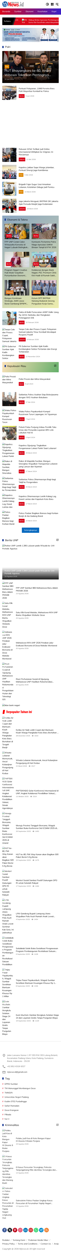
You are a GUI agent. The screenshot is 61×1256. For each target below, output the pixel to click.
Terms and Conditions (27, 1243)
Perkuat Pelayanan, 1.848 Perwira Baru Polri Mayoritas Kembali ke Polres (36, 90)
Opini (21, 384)
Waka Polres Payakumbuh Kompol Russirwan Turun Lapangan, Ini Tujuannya (38, 413)
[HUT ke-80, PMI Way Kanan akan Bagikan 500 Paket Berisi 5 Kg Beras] (8, 857)
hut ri (7, 1119)
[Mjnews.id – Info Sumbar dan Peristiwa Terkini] (13, 4)
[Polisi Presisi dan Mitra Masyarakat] (9, 382)
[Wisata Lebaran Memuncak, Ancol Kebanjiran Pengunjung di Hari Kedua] (8, 763)
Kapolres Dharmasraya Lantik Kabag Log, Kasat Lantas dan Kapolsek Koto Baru (37, 497)
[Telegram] (41, 1230)
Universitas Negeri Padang (17, 1097)
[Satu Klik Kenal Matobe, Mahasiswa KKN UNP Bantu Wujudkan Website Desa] (8, 615)
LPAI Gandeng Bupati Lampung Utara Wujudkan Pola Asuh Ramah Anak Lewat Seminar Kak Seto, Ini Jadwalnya (35, 915)
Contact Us (46, 1243)
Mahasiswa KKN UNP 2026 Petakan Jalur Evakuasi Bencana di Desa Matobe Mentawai (36, 644)
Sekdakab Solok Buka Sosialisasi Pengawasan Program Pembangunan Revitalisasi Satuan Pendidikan (37, 950)
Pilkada (8, 1114)
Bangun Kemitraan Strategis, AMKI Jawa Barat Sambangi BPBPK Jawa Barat (16, 301)
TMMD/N (8, 1092)
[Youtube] (31, 1230)
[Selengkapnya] (55, 365)
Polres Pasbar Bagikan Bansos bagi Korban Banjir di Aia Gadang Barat (38, 514)
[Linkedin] (25, 1230)
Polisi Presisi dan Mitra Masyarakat (34, 379)
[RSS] (46, 1230)
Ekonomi (10, 292)
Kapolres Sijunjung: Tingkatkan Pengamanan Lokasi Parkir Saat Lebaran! (37, 447)
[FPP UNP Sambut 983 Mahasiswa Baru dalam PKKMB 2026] (8, 590)
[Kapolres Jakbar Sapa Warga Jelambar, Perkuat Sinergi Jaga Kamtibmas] (9, 172)
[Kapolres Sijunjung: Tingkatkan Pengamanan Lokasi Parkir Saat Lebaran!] (9, 450)
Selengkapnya (30, 530)
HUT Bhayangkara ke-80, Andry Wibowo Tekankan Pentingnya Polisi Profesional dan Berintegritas (30, 73)
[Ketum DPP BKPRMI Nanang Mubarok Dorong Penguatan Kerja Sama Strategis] (44, 288)
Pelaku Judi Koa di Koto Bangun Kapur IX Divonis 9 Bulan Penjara (33, 1139)
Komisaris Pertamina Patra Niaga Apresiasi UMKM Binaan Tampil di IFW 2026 (44, 245)
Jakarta (22, 209)
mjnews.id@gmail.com (17, 1072)
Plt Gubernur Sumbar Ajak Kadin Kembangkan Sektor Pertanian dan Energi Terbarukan (38, 349)
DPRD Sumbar (11, 1084)
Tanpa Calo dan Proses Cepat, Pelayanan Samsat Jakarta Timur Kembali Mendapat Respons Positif (37, 332)
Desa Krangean (12, 1110)
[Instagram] (20, 1230)
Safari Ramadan (12, 1106)
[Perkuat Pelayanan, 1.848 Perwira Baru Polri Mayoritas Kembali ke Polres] (9, 93)
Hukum (22, 159)
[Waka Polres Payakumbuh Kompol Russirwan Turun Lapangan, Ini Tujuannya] (9, 416)
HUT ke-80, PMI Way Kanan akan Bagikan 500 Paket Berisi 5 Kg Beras (37, 855)
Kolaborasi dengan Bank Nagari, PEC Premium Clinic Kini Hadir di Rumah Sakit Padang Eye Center (44, 273)
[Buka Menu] (52, 4)
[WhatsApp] (36, 1230)
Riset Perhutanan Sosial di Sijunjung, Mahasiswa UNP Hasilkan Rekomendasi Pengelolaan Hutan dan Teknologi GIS (34, 680)
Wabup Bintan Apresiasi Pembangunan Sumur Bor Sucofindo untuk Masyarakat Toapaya (26, 21)
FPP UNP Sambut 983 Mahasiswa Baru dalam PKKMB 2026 (37, 589)
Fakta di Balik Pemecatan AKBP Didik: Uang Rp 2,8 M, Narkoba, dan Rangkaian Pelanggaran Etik (39, 315)
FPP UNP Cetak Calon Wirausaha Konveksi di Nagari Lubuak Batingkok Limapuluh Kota (16, 245)
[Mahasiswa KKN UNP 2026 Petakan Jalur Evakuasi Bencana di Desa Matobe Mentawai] (8, 645)
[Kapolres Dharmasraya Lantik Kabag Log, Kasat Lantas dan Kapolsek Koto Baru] (9, 501)
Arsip (56, 1243)
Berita (21, 96)
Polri (7, 66)
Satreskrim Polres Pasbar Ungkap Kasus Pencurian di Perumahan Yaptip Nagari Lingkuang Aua (34, 1202)
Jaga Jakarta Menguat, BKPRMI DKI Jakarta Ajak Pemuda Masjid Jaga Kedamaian (38, 202)
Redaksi (6, 1240)
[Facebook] (4, 1230)
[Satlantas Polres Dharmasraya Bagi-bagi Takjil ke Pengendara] (9, 484)
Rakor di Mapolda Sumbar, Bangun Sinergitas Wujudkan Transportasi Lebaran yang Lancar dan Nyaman (38, 464)
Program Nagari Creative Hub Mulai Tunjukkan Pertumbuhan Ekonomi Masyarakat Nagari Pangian (16, 273)
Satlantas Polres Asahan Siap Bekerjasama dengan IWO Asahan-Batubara (38, 396)
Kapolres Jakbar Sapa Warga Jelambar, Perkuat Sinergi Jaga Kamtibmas (36, 168)
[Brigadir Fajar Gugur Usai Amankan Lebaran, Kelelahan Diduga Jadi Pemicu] (9, 189)
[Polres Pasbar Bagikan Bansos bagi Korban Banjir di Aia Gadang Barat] (9, 518)
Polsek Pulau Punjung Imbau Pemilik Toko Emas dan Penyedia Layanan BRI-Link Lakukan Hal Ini (37, 430)
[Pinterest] (15, 1230)
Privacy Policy (8, 1243)
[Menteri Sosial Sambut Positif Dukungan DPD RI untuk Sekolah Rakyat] (8, 883)
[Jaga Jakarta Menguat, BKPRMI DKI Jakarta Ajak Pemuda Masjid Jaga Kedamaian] (9, 206)
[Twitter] (10, 1230)
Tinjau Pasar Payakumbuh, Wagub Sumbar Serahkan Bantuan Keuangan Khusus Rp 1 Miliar (35, 981)
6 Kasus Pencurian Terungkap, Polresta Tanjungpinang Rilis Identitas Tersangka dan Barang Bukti (36, 1168)
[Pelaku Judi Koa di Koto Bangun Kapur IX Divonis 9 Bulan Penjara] (8, 1141)
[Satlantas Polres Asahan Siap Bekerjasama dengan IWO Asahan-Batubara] (9, 399)
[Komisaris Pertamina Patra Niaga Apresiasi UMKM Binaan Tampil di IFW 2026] (44, 231)
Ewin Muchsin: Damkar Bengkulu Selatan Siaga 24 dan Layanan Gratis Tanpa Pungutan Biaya (37, 1016)
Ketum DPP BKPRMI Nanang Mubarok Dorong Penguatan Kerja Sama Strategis (43, 301)
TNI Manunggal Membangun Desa (20, 1088)
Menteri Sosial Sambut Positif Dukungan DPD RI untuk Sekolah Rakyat (36, 881)
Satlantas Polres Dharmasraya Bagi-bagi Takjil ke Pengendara (37, 480)
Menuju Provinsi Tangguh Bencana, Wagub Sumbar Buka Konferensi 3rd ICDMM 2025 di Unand (36, 827)
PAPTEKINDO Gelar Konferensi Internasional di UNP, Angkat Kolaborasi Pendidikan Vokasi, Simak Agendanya (37, 792)
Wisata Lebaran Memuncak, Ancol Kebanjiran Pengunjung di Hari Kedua (36, 761)
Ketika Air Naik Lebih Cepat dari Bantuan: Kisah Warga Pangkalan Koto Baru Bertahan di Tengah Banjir (37, 731)
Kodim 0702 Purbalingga (16, 1101)
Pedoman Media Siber (38, 1240)
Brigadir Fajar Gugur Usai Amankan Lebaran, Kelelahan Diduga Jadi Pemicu (36, 185)
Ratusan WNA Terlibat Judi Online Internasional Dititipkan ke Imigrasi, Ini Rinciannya (36, 152)
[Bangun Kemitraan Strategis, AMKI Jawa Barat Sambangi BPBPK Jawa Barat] (17, 288)
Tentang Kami (19, 1240)
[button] (47, 4)
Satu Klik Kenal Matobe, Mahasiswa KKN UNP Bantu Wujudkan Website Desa (37, 614)
